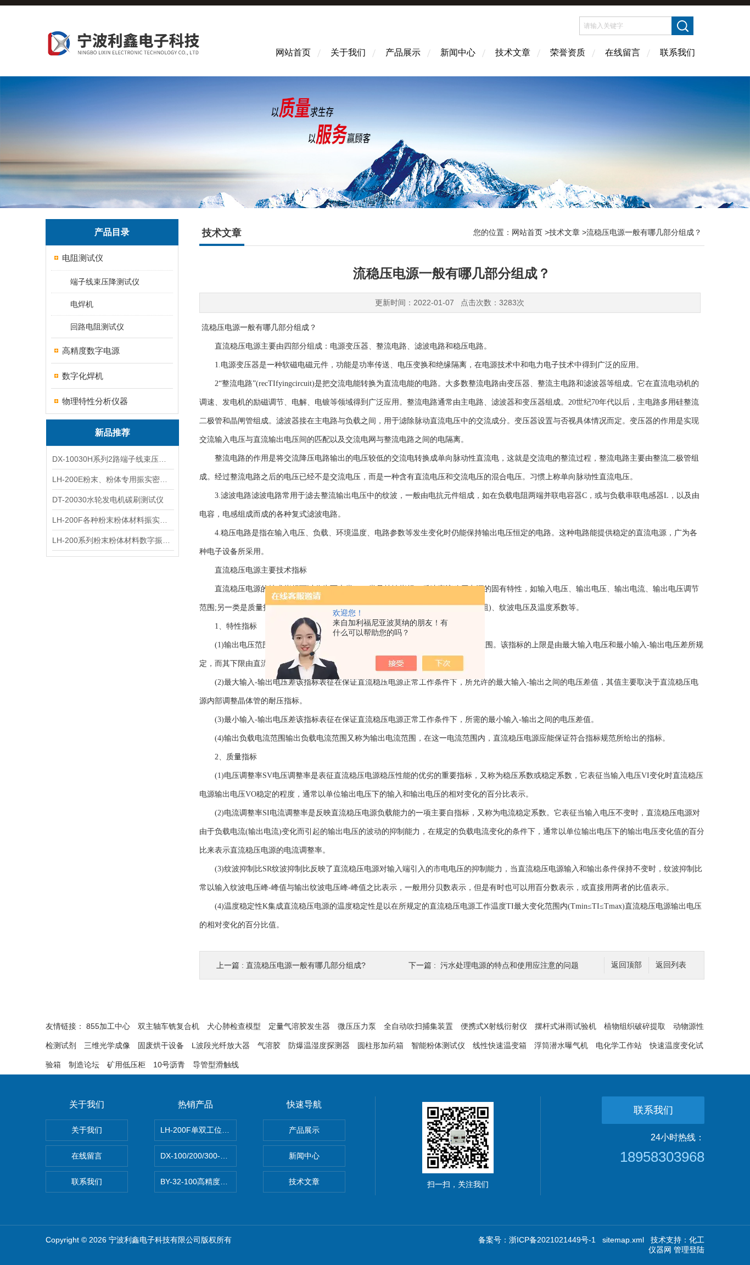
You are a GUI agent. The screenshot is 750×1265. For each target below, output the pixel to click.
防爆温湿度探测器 (319, 1045)
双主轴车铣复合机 (168, 1026)
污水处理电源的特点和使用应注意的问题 (509, 965)
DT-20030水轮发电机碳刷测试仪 (108, 499)
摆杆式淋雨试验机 (565, 1026)
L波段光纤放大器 (221, 1045)
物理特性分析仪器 (95, 401)
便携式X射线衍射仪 (494, 1026)
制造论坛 (84, 1064)
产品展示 (403, 52)
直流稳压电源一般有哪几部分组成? (306, 965)
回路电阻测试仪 (97, 326)
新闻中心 (457, 52)
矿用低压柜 (126, 1064)
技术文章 (512, 52)
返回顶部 (626, 965)
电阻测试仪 (82, 257)
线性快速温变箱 (500, 1045)
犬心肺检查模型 (234, 1026)
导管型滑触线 (216, 1064)
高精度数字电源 (91, 350)
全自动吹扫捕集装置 (418, 1026)
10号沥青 (169, 1064)
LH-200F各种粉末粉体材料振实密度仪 (112, 520)
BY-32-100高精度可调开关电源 (198, 1181)
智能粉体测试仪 (438, 1045)
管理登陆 (689, 1249)
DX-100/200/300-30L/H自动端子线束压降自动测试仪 (198, 1155)
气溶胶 (269, 1045)
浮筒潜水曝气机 (561, 1045)
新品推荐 (112, 432)
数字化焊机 (82, 375)
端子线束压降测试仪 (104, 281)
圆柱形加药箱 (380, 1045)
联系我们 (677, 52)
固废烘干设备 (161, 1045)
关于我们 (348, 52)
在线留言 (622, 52)
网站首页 (293, 52)
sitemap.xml (623, 1239)
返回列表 (671, 965)
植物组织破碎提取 (634, 1026)
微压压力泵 (357, 1026)
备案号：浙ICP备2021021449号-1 (537, 1239)
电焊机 (81, 304)
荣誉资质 (567, 52)
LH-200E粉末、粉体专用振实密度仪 (112, 479)
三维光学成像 (107, 1045)
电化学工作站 (619, 1045)
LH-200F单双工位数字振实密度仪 (198, 1130)
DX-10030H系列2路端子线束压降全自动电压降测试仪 (112, 459)
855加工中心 (108, 1026)
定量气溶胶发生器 (299, 1026)
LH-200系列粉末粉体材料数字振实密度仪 (112, 540)
